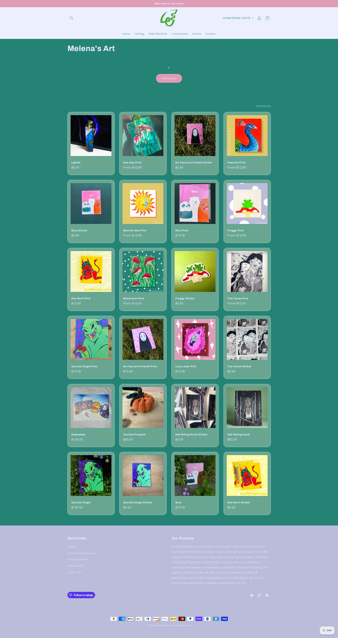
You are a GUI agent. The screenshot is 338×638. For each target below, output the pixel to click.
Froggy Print (235, 230)
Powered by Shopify (179, 625)
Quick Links (74, 572)
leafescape (162, 625)
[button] (71, 18)
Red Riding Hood (238, 434)
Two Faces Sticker (239, 366)
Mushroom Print (133, 298)
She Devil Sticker (238, 502)
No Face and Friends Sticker (193, 162)
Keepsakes (78, 434)
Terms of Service (77, 559)
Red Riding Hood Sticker (191, 434)
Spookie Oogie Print (84, 366)
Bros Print (182, 230)
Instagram (168, 78)
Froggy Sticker (185, 298)
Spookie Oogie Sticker (137, 502)
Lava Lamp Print (185, 366)
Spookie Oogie (81, 502)
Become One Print (135, 230)
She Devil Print (81, 298)
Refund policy (75, 566)
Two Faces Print (237, 298)
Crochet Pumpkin (134, 434)
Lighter (76, 162)
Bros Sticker (79, 230)
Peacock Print (236, 162)
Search (71, 546)
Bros (178, 502)
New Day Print (132, 162)
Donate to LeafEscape (81, 553)
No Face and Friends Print (140, 366)
